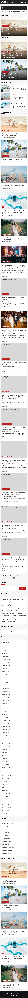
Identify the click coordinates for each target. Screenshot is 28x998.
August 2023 (5, 732)
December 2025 (6, 665)
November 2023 (6, 729)
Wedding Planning (6, 554)
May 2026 (4, 650)
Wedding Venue (6, 853)
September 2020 (6, 807)
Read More (4, 276)
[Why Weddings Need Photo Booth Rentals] (14, 417)
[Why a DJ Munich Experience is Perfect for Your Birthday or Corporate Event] (14, 482)
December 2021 (6, 767)
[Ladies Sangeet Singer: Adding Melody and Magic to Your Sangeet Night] (14, 319)
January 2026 (5, 662)
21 (25, 575)
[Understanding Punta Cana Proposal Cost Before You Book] (5, 88)
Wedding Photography (7, 234)
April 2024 (5, 714)
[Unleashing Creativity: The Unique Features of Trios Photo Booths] (14, 449)
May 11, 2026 (11, 241)
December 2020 (6, 799)
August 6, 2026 (12, 57)
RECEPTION (5, 835)
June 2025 (4, 674)
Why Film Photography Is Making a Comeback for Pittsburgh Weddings (14, 620)
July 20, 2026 (11, 33)
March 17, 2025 (12, 268)
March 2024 (5, 717)
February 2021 (6, 793)
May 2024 (4, 712)
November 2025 (6, 668)
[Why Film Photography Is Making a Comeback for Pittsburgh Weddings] (14, 227)
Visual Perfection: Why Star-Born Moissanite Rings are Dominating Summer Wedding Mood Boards (18, 105)
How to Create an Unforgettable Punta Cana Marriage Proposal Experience (18, 97)
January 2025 (5, 688)
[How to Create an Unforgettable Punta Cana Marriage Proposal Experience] (5, 96)
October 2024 (5, 697)
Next (14, 577)
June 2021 (4, 784)
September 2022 (6, 752)
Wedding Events (6, 293)
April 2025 (5, 680)
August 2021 (5, 778)
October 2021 (5, 773)
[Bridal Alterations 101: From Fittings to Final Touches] (14, 352)
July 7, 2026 (11, 188)
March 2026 (5, 656)
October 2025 (5, 671)
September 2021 (6, 775)
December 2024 (6, 691)
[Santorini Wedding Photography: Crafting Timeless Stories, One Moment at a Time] (14, 514)
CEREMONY (5, 826)
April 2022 (5, 758)
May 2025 (4, 677)
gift (3, 207)
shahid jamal (5, 33)
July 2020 (4, 813)
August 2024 (5, 703)
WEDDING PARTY (6, 261)
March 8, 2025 (12, 333)
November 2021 (6, 770)
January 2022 (5, 764)
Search (3, 583)
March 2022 (5, 761)
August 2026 (5, 642)
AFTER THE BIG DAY (7, 823)
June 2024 (4, 709)
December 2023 (6, 726)
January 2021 (5, 796)
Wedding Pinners (7, 2)
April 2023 (5, 738)
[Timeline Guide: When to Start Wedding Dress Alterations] (14, 287)
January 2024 (5, 723)
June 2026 (4, 648)
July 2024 (4, 706)
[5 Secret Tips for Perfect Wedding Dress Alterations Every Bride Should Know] (14, 384)
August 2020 (5, 810)
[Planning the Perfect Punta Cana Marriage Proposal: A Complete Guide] (14, 123)
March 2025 (5, 682)
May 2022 (4, 755)
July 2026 (4, 645)
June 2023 (4, 735)
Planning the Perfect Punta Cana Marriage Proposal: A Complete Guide (13, 600)
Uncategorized (6, 838)
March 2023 (5, 741)
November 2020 (6, 802)
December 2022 (6, 743)
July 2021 (4, 781)
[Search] (25, 2)
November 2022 (6, 746)
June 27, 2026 (11, 215)
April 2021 (5, 790)
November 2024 (6, 694)
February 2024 (6, 720)
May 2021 (4, 787)
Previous (4, 575)
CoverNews (22, 993)
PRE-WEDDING (5, 27)
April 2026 (5, 653)
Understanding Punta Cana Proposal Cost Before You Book (18, 89)
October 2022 (5, 749)
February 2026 (6, 659)
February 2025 (6, 685)
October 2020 (5, 805)
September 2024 (6, 700)
